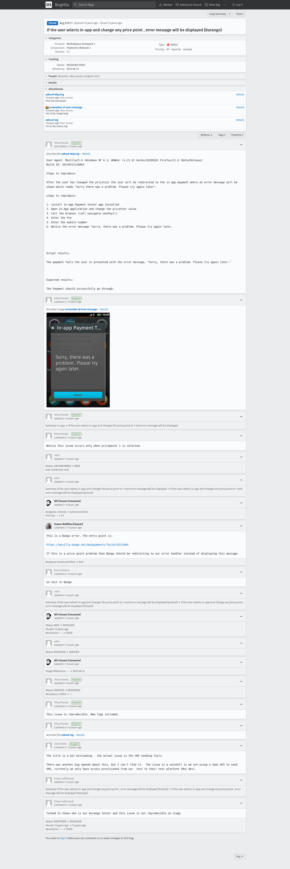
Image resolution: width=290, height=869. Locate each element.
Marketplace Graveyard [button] (81, 43)
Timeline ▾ (237, 134)
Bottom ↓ (207, 134)
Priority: (160, 49)
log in (63, 838)
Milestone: (58, 68)
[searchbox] (114, 5)
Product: (60, 43)
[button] (236, 5)
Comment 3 (60, 527)
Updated (59, 418)
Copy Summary (217, 13)
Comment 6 (60, 727)
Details (240, 94)
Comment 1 (60, 302)
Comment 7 (60, 747)
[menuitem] (165, 5)
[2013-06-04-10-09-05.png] (78, 360)
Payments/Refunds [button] (79, 47)
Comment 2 (60, 437)
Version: (60, 51)
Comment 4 (60, 574)
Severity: (176, 49)
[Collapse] (241, 144)
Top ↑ (239, 856)
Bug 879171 (66, 23)
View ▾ (239, 13)
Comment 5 (60, 706)
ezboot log (52, 119)
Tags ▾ (221, 134)
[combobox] (114, 5)
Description (60, 146)
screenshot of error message (65, 107)
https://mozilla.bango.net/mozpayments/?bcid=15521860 (87, 544)
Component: (57, 47)
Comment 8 (60, 805)
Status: (61, 64)
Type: (162, 44)
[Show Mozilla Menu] (49, 5)
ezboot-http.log (55, 94)
